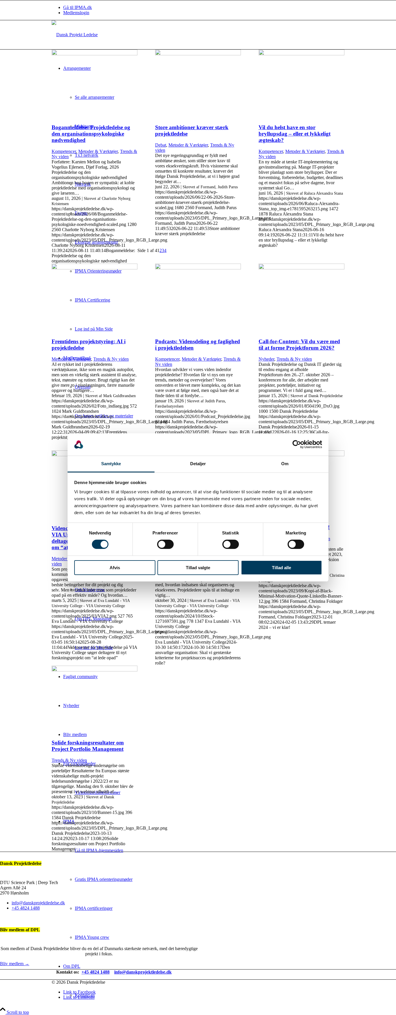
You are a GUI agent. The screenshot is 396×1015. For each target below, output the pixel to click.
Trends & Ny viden (111, 359)
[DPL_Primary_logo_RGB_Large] (75, 34)
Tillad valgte (198, 567)
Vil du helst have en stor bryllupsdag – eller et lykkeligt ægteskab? (294, 133)
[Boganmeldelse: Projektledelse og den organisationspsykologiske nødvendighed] (94, 53)
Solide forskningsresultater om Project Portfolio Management (88, 746)
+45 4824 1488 (26, 908)
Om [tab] (284, 463)
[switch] (165, 544)
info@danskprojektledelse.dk (38, 902)
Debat (160, 145)
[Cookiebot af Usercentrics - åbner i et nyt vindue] (296, 444)
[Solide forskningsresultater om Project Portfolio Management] (94, 669)
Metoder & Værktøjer (98, 151)
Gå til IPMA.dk (77, 7)
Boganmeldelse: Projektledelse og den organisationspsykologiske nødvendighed (91, 133)
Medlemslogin (76, 12)
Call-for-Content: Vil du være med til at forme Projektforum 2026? (299, 344)
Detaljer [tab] (198, 463)
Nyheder (266, 359)
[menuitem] (203, 7)
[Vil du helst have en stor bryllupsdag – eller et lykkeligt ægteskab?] (301, 53)
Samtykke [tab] (111, 463)
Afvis (115, 567)
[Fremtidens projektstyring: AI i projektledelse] (94, 267)
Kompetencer (64, 151)
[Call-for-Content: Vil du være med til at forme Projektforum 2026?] (301, 267)
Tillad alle (281, 567)
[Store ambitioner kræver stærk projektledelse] (198, 53)
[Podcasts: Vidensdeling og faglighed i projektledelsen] (198, 267)
